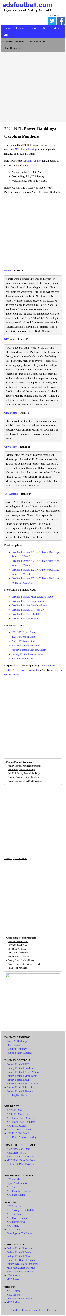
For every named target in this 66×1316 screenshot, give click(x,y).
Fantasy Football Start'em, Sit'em (29, 649)
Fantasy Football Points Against (23, 1072)
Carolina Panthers (13, 41)
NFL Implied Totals (17, 1095)
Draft (34, 27)
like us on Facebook (27, 670)
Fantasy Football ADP (18, 1079)
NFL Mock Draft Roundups (21, 1121)
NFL (45, 27)
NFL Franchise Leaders (19, 1191)
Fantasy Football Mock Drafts (21, 960)
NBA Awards (13, 1275)
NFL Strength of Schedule (20, 1210)
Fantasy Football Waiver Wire (27, 654)
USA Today (10, 446)
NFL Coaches (14, 1229)
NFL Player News (16, 1221)
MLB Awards (13, 1279)
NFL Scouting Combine (19, 1129)
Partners (51, 1310)
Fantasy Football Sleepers (20, 1091)
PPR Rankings (14, 1045)
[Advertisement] (33, 86)
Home (6, 27)
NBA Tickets (13, 1294)
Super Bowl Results (17, 1183)
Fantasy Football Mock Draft (22, 1076)
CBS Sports (10, 412)
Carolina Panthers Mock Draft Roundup (32, 596)
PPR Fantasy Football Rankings (21, 769)
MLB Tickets (13, 1302)
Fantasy (21, 27)
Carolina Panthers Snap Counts (28, 601)
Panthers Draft (38, 41)
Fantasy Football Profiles (18, 956)
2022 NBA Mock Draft (23, 641)
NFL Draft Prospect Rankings (22, 1137)
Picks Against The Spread (20, 1233)
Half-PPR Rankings (17, 1049)
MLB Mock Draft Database (21, 1160)
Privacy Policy (29, 1310)
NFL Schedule (14, 1206)
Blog (6, 34)
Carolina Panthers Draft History (28, 609)
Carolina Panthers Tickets (25, 618)
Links (42, 1310)
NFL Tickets (13, 1291)
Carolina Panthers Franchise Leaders (30, 605)
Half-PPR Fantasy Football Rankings (24, 773)
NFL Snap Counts (16, 1194)
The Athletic (11, 493)
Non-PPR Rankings (17, 1041)
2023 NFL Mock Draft (23, 636)
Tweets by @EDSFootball (15, 858)
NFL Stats (12, 1187)
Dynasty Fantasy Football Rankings (23, 777)
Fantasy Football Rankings (25, 645)
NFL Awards (13, 1179)
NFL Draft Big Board (17, 949)
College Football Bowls (19, 1252)
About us (15, 1310)
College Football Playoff (19, 1256)
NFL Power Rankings (26, 149)
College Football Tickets (19, 1298)
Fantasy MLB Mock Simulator (22, 1260)
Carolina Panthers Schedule (26, 614)
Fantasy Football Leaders (20, 1068)
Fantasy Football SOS (18, 1064)
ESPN (7, 270)
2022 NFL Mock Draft (23, 632)
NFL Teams (13, 1225)
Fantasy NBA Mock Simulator (22, 1264)
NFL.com (9, 339)
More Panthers (12, 48)
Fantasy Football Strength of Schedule (24, 964)
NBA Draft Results (16, 1152)
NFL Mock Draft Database (20, 1118)
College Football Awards (19, 1248)
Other (57, 27)
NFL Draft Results (16, 1125)
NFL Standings (14, 1214)
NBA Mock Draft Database (20, 1156)
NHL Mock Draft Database (20, 1164)
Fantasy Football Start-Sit (20, 1087)
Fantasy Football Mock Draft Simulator (25, 781)
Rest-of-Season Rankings (19, 1052)
